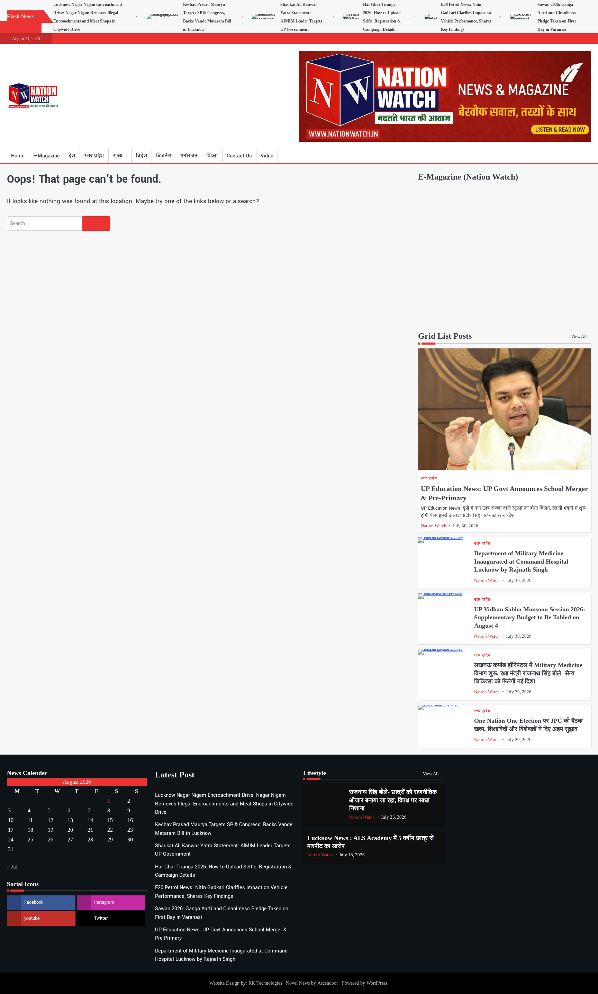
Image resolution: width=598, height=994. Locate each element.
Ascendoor (327, 983)
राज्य (118, 155)
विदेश (141, 155)
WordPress (376, 983)
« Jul (12, 867)
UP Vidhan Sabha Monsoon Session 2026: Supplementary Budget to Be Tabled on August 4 (529, 617)
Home (18, 155)
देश (72, 155)
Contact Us (239, 155)
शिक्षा (212, 155)
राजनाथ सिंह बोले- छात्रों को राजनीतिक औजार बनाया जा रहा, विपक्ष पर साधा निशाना (393, 800)
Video (267, 155)
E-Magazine (46, 155)
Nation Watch (433, 525)
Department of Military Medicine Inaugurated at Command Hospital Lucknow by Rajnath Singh (521, 561)
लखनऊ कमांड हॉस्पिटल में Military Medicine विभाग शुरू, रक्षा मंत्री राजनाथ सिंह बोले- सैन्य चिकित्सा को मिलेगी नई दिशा (528, 673)
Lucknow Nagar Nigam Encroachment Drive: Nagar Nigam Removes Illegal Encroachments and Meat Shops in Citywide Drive (224, 804)
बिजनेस (164, 155)
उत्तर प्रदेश (94, 155)
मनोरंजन (189, 155)
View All (579, 336)
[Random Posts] (575, 156)
